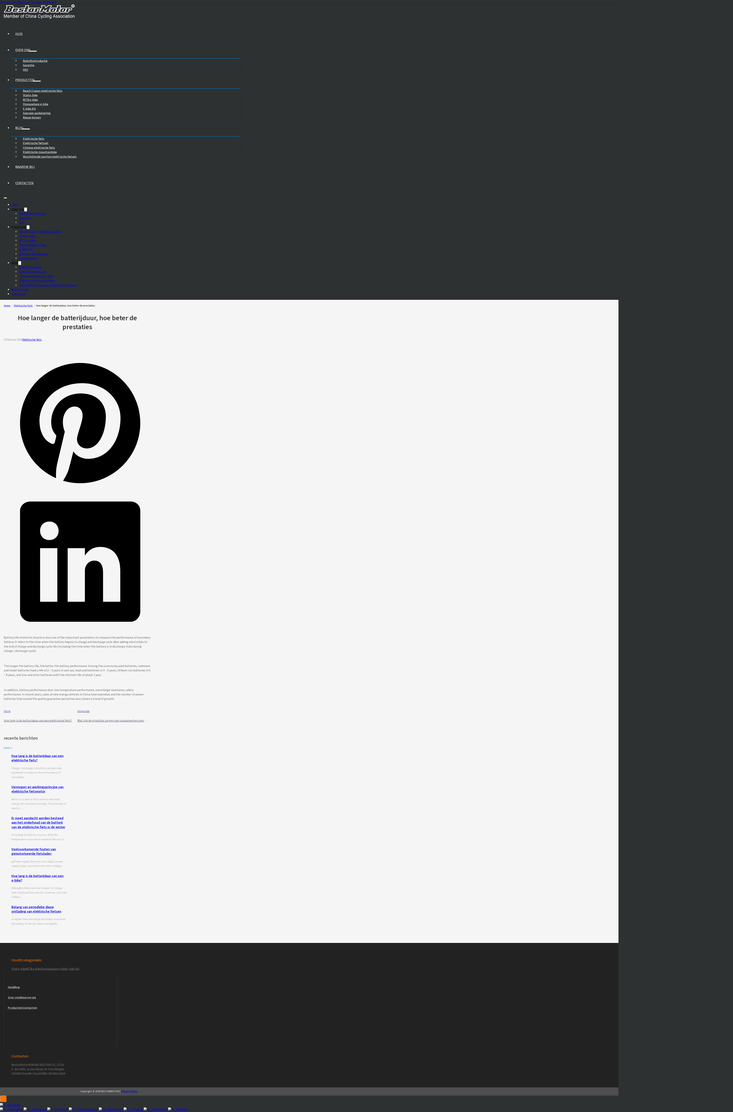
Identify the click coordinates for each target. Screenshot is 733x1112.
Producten (24, 80)
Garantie (25, 218)
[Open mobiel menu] (5, 197)
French (64, 1109)
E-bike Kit (26, 249)
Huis (19, 33)
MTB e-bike (27, 240)
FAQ (25, 70)
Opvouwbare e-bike (32, 245)
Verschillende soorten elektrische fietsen (50, 157)
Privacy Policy (129, 1091)
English (18, 1109)
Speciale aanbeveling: (34, 254)
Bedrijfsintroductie (32, 213)
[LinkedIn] (80, 629)
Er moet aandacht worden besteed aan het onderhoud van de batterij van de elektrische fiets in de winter (38, 823)
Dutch (16, 1105)
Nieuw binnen (32, 117)
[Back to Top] (3, 1099)
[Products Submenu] (36, 81)
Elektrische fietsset (33, 271)
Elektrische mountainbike (37, 280)
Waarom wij (25, 167)
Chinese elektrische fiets (36, 276)
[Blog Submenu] (26, 129)
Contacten (24, 183)
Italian (139, 1109)
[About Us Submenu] (32, 51)
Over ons (22, 50)
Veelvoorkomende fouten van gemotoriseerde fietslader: (33, 851)
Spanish (41, 1109)
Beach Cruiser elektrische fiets (42, 91)
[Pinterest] (80, 490)
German (118, 1109)
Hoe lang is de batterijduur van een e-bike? (37, 878)
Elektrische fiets (30, 267)
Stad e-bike (27, 236)
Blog (19, 128)
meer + (8, 748)
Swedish (162, 1109)
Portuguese (90, 1109)
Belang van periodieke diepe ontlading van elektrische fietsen (36, 909)
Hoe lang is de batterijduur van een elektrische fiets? (37, 758)
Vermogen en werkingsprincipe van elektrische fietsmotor (37, 789)
